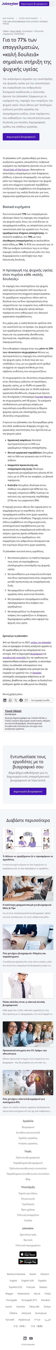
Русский (10, 1319)
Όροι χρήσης (28, 1209)
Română (45, 1300)
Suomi (8, 1306)
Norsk (37, 1293)
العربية (48, 1319)
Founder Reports (43, 396)
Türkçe (47, 1306)
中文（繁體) (37, 1326)
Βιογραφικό (8, 18)
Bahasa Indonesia (16, 1274)
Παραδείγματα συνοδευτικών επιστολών (28, 1173)
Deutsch (45, 1274)
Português (11, 1300)
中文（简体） (20, 1326)
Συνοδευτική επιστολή (28, 1132)
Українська (24, 1319)
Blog (28, 1179)
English (13, 1280)
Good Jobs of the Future (16, 169)
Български (40, 1313)
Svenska (20, 1306)
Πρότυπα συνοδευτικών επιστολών (28, 1168)
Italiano (43, 1287)
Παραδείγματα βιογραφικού (28, 1162)
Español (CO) (15, 1287)
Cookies (28, 1220)
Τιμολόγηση (28, 1204)
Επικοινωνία (28, 1198)
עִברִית (37, 1319)
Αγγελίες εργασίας (28, 1137)
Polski (48, 1293)
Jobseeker (31, 1344)
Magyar (9, 1293)
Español (42, 1280)
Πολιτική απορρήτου (28, 1214)
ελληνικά (26, 1313)
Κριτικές (28, 1239)
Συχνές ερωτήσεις (28, 1193)
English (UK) (27, 1280)
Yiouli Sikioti (15, 31)
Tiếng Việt (34, 1306)
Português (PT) (29, 1300)
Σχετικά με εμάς (28, 1234)
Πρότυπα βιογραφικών (28, 1157)
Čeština (13, 1313)
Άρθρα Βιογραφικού (28, 18)
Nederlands (24, 1293)
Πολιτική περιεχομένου (28, 1245)
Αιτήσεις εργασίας (28, 1143)
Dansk (33, 1274)
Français (31, 1287)
